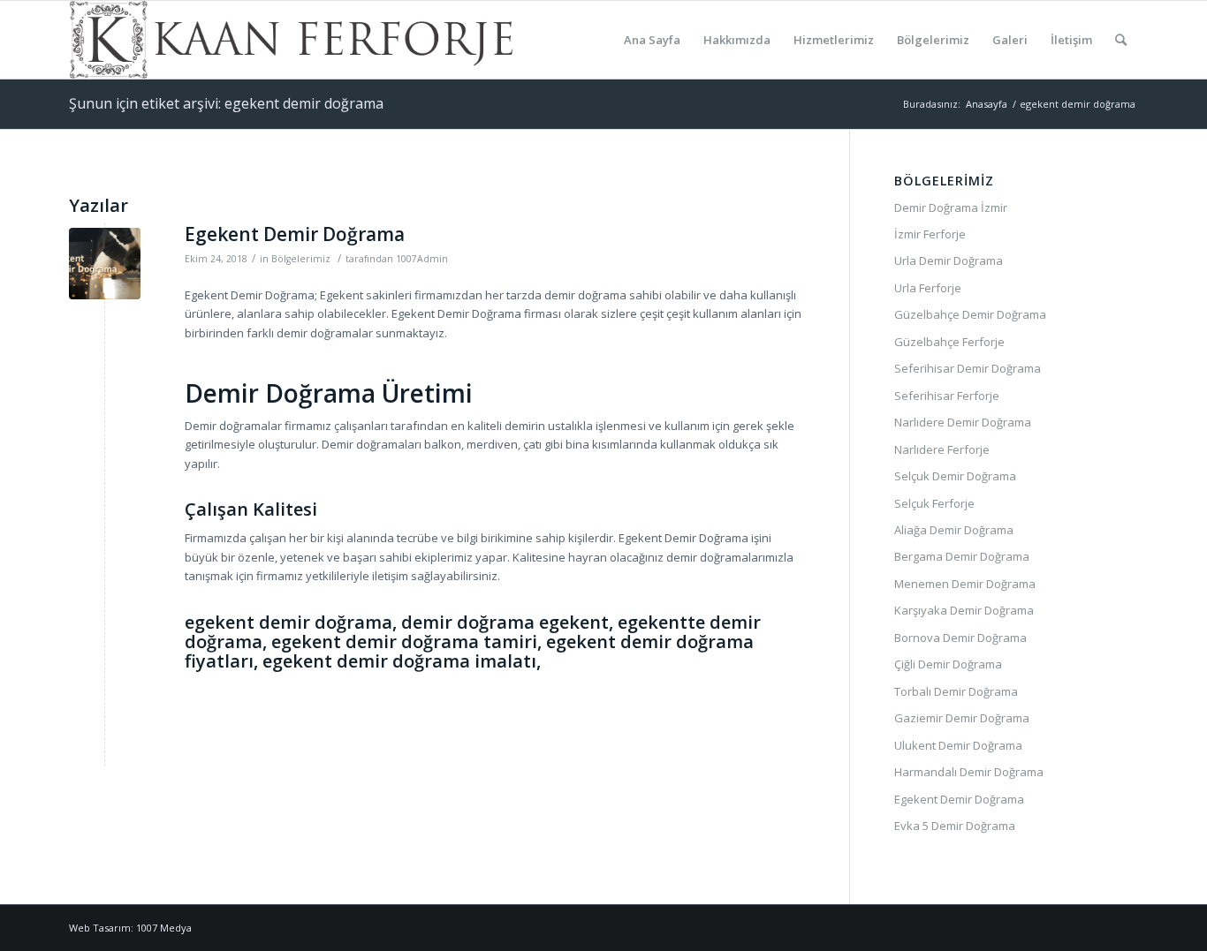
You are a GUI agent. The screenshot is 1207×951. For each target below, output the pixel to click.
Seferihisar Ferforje (946, 396)
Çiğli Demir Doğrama (948, 664)
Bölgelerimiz (300, 259)
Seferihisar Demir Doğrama (967, 368)
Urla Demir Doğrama (948, 260)
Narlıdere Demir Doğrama (962, 422)
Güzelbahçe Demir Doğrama (970, 314)
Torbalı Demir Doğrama (956, 691)
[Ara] (1121, 40)
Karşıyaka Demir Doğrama (964, 610)
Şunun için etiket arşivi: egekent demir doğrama (226, 103)
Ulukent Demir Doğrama (958, 745)
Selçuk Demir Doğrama (955, 476)
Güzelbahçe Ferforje (949, 342)
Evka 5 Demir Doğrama (954, 826)
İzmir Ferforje (930, 234)
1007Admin (422, 259)
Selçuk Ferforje (934, 503)
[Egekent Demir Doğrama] (104, 263)
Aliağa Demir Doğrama (953, 530)
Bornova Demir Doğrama (960, 637)
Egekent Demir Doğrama (295, 234)
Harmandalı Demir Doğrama (969, 772)
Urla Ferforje (927, 288)
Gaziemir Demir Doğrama (961, 718)
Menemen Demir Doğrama (965, 584)
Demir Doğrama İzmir (950, 207)
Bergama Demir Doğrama (961, 556)
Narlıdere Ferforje (942, 449)
